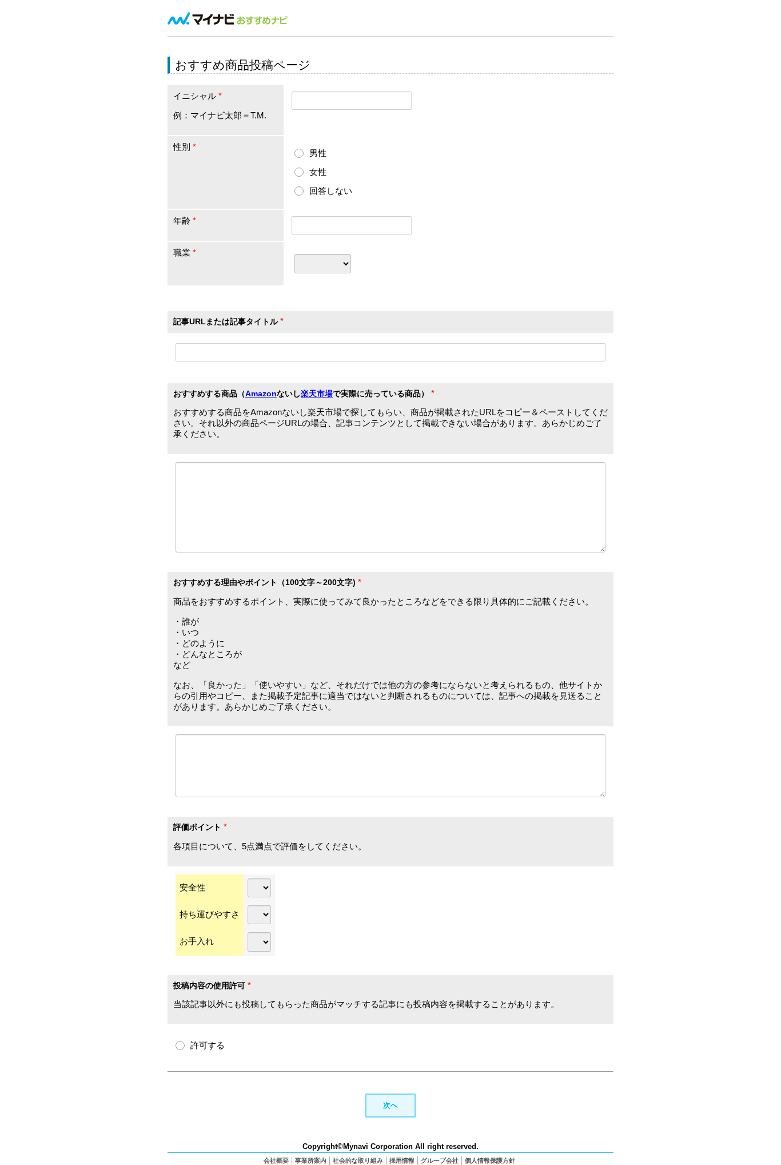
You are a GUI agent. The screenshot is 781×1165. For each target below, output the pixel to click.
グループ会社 (440, 1160)
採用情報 (402, 1160)
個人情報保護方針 (490, 1160)
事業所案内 (310, 1160)
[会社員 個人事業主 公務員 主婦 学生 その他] (322, 263)
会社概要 (276, 1160)
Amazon (261, 393)
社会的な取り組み (358, 1160)
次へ (390, 1105)
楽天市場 (317, 393)
